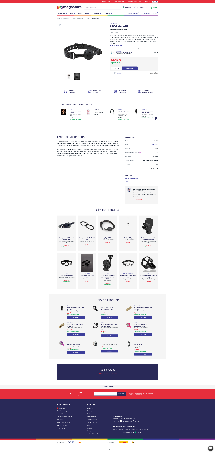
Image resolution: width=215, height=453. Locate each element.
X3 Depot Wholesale (92, 434)
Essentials (96, 13)
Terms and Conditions (63, 425)
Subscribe (121, 394)
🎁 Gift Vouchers (61, 408)
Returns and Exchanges (63, 422)
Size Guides (60, 419)
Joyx (88, 425)
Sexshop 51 (90, 428)
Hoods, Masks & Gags (78, 18)
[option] (72, 114)
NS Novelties (113, 23)
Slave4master (91, 431)
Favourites (127, 7)
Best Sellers (61, 13)
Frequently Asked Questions (134, 1)
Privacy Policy (61, 428)
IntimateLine (119, 51)
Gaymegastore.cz (92, 419)
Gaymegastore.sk (92, 422)
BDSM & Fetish (83, 13)
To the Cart (76, 317)
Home (58, 18)
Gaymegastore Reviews (93, 411)
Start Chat (139, 199)
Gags (88, 18)
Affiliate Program (91, 416)
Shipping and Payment (118, 1)
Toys (71, 13)
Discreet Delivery (106, 1)
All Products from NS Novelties (108, 374)
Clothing (107, 13)
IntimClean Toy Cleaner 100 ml (124, 52)
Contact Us (146, 1)
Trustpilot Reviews (92, 414)
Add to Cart (129, 68)
